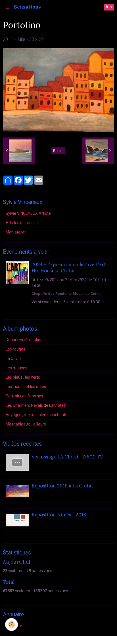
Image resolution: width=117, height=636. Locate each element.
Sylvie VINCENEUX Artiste (28, 213)
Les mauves (16, 368)
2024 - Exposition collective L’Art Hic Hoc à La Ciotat (69, 267)
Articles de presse (22, 222)
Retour (58, 151)
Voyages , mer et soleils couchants (36, 414)
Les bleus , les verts (23, 377)
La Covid (13, 358)
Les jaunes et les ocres (26, 386)
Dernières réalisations (25, 339)
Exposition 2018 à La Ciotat (62, 486)
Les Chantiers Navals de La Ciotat (35, 405)
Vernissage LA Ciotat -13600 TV (67, 457)
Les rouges (15, 349)
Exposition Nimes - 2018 (59, 515)
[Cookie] (11, 624)
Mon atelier (16, 232)
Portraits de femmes (24, 396)
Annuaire (14, 626)
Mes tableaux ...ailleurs (26, 424)
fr (107, 7)
